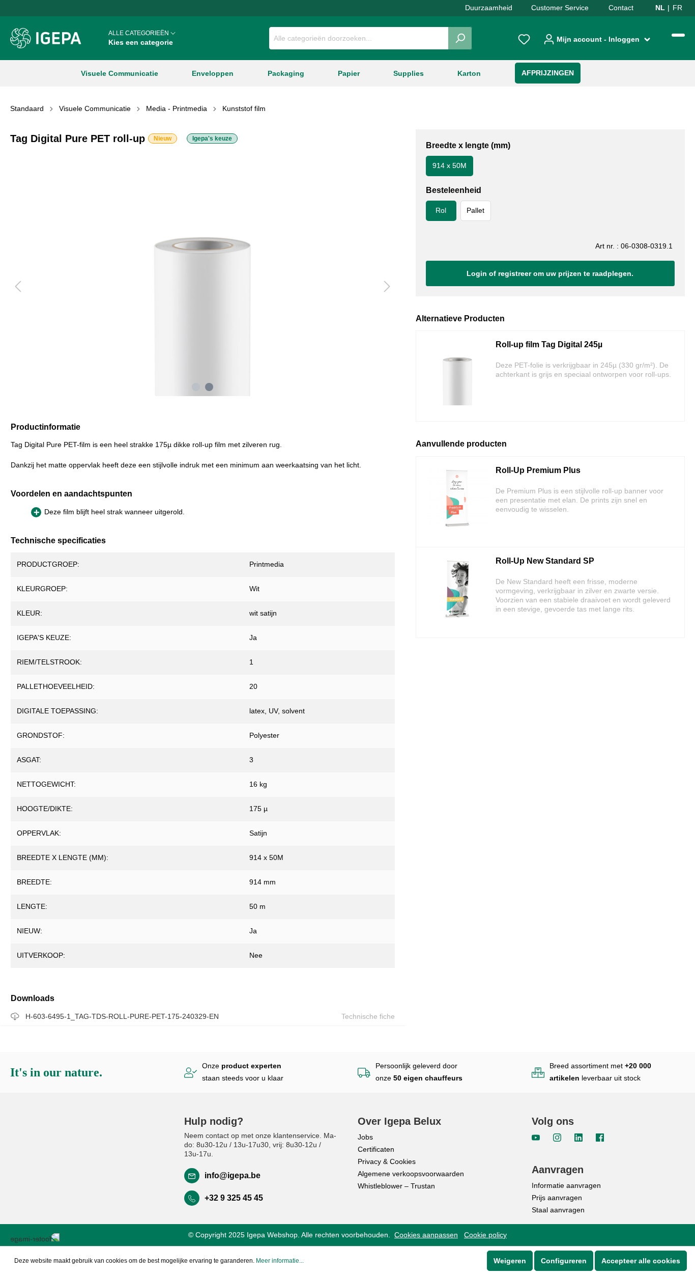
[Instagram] (558, 1136)
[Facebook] (600, 1136)
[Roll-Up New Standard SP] (457, 592)
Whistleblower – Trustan (396, 1186)
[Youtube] (537, 1136)
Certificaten (376, 1149)
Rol (441, 210)
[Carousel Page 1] (196, 387)
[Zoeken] (460, 38)
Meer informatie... (280, 1260)
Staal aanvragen (558, 1210)
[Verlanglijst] (524, 38)
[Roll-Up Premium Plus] (457, 502)
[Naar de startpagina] (45, 38)
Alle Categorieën (140, 38)
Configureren (564, 1261)
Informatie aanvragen (566, 1185)
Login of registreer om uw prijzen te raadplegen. (550, 273)
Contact (621, 8)
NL (660, 8)
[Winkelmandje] (678, 35)
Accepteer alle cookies (640, 1261)
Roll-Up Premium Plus (538, 470)
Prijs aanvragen (557, 1198)
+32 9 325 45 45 (234, 1198)
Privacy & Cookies (387, 1161)
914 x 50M (449, 165)
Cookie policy (485, 1235)
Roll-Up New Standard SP (545, 561)
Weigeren (510, 1261)
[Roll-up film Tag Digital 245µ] (457, 376)
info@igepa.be (232, 1175)
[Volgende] (387, 286)
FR (677, 8)
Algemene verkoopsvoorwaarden (411, 1174)
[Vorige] (17, 286)
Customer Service (560, 8)
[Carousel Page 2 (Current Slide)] (209, 387)
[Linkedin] (579, 1136)
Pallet (475, 210)
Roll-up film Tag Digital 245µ (549, 344)
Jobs (365, 1137)
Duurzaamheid (488, 8)
